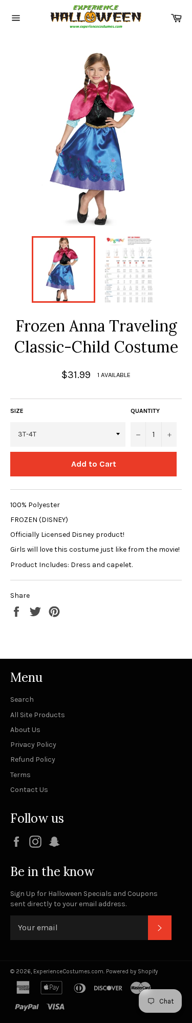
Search (22, 699)
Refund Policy (32, 759)
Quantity (145, 410)
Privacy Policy (33, 744)
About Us (25, 729)
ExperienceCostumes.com (68, 971)
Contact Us (29, 789)
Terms (20, 774)
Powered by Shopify (132, 971)
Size (17, 410)
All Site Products (37, 715)
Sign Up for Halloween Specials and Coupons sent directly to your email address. (84, 898)
